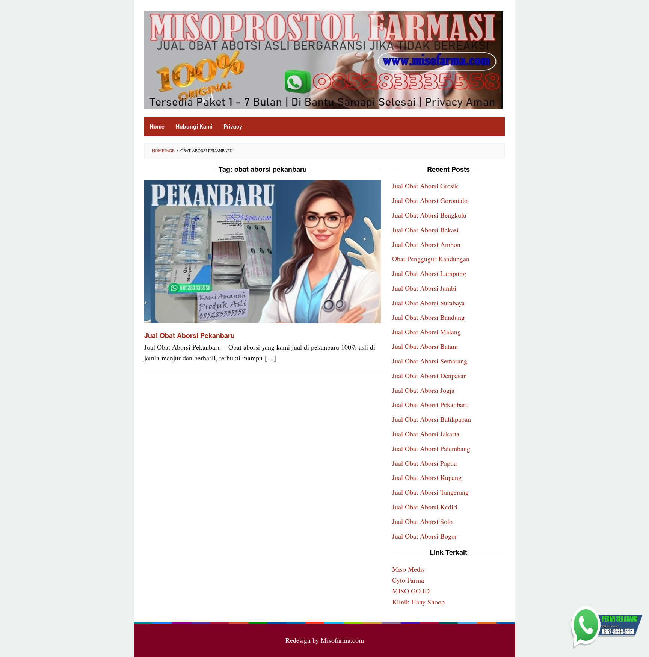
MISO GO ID (411, 590)
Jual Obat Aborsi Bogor (424, 535)
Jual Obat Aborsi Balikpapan (431, 419)
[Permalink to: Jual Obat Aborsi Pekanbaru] (262, 250)
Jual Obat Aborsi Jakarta (425, 433)
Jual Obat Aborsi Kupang (427, 477)
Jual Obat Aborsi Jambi (424, 287)
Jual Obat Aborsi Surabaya (428, 302)
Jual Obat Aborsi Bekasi (425, 229)
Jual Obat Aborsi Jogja (423, 390)
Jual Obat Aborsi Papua (424, 463)
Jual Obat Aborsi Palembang (431, 448)
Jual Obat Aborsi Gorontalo (430, 200)
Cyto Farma (408, 579)
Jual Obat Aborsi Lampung (429, 273)
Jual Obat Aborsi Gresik (425, 185)
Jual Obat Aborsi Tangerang (430, 492)
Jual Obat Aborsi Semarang (429, 360)
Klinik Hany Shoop (418, 601)
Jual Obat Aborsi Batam (425, 346)
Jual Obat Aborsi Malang (426, 331)
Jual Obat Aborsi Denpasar (429, 375)
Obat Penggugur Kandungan (430, 258)
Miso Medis (408, 569)
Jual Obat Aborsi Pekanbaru (189, 335)
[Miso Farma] (323, 59)
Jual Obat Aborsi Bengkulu (429, 215)
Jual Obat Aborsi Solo (422, 521)
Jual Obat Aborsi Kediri (424, 506)
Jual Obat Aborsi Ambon (426, 244)
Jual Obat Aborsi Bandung (428, 317)
